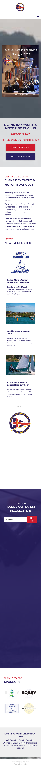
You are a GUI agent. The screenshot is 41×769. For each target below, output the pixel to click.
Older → (20, 406)
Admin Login (22, 764)
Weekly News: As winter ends (18, 332)
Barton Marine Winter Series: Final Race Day (18, 281)
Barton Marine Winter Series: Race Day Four (18, 383)
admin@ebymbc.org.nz (28, 743)
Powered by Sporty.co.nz (20, 762)
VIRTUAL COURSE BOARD (20, 156)
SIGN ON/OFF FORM (20, 147)
